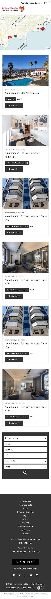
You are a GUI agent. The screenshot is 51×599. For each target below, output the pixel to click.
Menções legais (38, 584)
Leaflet (48, 48)
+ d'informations (13, 105)
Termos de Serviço (22, 596)
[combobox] (25, 438)
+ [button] (3, 17)
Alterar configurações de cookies (20, 587)
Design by (44, 588)
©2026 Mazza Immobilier (17, 584)
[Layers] (47, 18)
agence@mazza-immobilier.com (26, 551)
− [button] (3, 21)
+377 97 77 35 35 (25, 548)
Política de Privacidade (39, 594)
